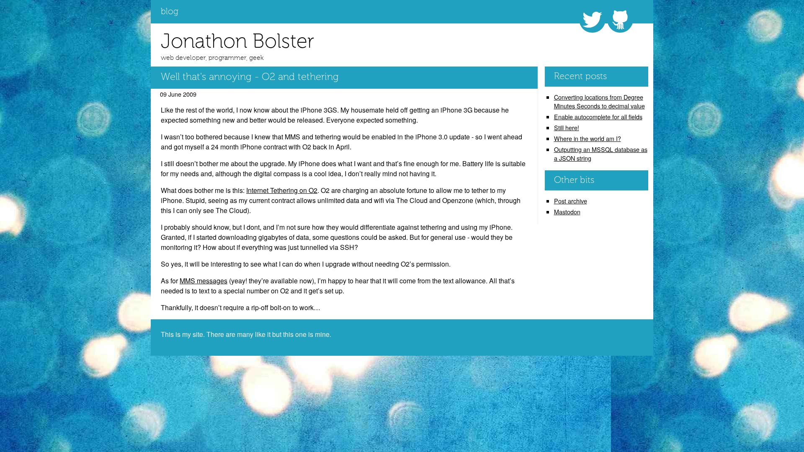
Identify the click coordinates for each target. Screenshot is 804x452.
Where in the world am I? (587, 138)
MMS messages (203, 280)
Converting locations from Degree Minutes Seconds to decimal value (599, 101)
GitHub (620, 20)
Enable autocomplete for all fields (598, 116)
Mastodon (567, 211)
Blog (169, 12)
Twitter (592, 20)
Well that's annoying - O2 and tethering (250, 77)
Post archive (570, 200)
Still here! (566, 127)
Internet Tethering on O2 (281, 190)
